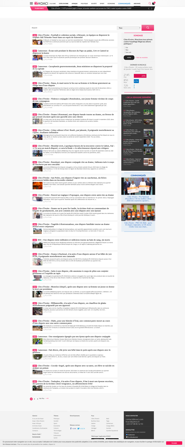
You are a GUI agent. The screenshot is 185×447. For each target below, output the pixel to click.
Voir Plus (42, 398)
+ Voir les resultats (141, 57)
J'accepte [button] (174, 443)
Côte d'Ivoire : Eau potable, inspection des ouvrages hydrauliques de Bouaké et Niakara (82, 8)
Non (127, 50)
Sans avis (128, 52)
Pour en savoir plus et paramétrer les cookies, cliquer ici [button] (36, 444)
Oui (127, 47)
